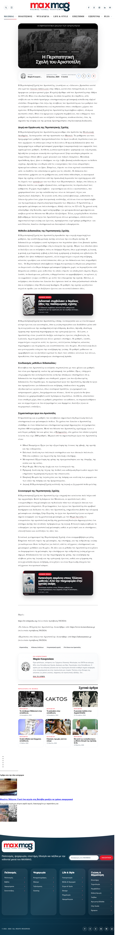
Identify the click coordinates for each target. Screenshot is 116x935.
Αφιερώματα (9, 886)
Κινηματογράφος (39, 878)
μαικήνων (38, 181)
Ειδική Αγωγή (96, 893)
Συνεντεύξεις (9, 891)
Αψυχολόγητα (67, 899)
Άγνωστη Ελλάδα (97, 902)
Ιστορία (52, 51)
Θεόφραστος (61, 432)
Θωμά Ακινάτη (76, 516)
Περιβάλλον (95, 889)
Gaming (36, 891)
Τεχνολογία (95, 884)
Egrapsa (94, 910)
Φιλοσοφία (75, 51)
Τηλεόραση (37, 886)
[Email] (110, 7)
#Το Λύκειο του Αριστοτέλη (72, 647)
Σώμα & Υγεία (67, 886)
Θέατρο (36, 882)
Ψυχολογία (66, 895)
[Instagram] (99, 7)
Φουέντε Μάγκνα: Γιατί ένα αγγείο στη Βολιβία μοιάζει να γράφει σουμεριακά (36, 799)
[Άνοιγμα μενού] (11, 7)
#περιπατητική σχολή (53, 647)
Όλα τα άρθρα (39, 676)
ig (101, 929)
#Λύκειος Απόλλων (37, 647)
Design (65, 891)
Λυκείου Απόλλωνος (39, 88)
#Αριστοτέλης (23, 647)
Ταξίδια (94, 897)
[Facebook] (89, 7)
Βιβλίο (6, 882)
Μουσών (69, 135)
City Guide (95, 906)
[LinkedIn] (105, 7)
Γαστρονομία (67, 878)
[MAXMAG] (50, 6)
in (88, 76)
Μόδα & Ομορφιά (68, 882)
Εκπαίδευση (41, 51)
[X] (94, 7)
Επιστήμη (95, 880)
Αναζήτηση (106, 858)
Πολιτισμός (63, 51)
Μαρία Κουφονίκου (43, 658)
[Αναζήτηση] (6, 7)
